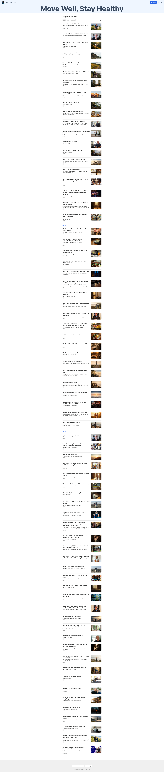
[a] (96, 679)
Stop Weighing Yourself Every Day (73, 493)
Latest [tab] (64, 20)
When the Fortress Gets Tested (72, 688)
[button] (7, 2)
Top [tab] (68, 20)
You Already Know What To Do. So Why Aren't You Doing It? (76, 656)
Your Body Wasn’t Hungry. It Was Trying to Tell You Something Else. (75, 464)
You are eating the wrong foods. (70, 254)
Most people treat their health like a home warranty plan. (75, 719)
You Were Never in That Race (71, 24)
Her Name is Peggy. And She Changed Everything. (74, 698)
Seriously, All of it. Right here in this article (72, 515)
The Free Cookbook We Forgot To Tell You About (75, 576)
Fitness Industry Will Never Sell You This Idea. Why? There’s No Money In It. (76, 546)
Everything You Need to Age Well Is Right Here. (74, 512)
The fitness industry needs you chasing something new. (75, 549)
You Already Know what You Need (72, 361)
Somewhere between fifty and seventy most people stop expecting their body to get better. (75, 660)
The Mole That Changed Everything (73, 635)
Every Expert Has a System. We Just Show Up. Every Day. (76, 293)
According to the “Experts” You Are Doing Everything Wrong (75, 251)
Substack (76, 769)
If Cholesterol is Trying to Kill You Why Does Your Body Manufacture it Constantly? (75, 324)
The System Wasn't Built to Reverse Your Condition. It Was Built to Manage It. (74, 607)
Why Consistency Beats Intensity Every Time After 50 (76, 474)
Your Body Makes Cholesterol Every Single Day (73, 327)
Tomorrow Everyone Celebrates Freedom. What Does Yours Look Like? (75, 403)
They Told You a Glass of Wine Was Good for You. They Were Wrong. (76, 282)
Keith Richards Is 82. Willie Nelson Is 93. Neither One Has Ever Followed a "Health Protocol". (74, 192)
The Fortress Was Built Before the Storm (74, 159)
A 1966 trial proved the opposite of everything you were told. (76, 317)
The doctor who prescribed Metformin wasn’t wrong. (74, 609)
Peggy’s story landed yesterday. (69, 669)
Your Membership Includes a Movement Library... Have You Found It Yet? (74, 444)
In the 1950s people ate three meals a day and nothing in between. (75, 336)
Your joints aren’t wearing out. (69, 539)
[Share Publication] (148, 2)
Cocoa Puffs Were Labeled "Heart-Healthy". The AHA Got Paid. (75, 215)
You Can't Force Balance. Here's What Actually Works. (76, 132)
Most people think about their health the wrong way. (74, 568)
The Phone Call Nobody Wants (71, 707)
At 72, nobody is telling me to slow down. (72, 618)
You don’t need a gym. (67, 678)
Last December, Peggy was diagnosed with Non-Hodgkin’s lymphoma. (75, 161)
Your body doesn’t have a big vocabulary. (72, 559)
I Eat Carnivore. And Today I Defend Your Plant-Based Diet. (74, 261)
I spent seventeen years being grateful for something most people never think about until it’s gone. (75, 415)
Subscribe (153, 2)
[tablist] (69, 20)
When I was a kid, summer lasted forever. (72, 64)
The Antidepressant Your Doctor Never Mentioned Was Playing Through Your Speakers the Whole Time (74, 524)
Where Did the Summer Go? (71, 63)
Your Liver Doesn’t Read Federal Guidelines (75, 34)
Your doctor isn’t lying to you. (69, 628)
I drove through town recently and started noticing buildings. (76, 95)
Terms (85, 763)
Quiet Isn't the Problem (68, 104)
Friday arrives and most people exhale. (71, 485)
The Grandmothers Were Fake (71, 169)
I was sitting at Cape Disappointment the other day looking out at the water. (75, 55)
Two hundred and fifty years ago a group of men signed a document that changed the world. (75, 394)
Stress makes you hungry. (68, 466)
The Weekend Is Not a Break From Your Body (76, 484)
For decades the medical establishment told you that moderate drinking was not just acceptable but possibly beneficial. (75, 285)
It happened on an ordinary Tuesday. (71, 436)
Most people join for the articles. (70, 447)
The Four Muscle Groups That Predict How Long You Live (75, 229)
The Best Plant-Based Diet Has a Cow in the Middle (75, 43)
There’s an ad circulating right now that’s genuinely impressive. (74, 648)
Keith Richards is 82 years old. (69, 196)
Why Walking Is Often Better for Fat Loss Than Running (76, 502)
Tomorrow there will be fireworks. (70, 405)
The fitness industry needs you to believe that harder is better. (76, 477)
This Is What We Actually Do (69, 296)
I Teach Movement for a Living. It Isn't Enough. (76, 72)
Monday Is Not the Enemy (70, 454)
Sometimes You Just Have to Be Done (73, 121)
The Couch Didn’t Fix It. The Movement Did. (75, 344)
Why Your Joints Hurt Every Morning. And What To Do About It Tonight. (75, 536)
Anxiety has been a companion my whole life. (73, 345)
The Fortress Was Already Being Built (73, 566)
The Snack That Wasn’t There (71, 334)
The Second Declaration (70, 382)
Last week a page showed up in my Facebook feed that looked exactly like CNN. (75, 172)
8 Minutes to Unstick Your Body (72, 676)
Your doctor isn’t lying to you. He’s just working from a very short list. (74, 626)
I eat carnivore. (66, 264)
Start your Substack (78, 766)
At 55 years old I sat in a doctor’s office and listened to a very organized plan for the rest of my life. (76, 424)
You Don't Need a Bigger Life (71, 102)
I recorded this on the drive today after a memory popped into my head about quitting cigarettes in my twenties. (75, 124)
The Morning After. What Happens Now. (74, 667)
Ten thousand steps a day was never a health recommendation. (72, 243)
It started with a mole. (67, 637)
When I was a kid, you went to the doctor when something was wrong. (75, 85)
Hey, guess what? (66, 143)
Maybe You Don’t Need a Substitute (73, 111)
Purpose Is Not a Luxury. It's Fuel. (72, 616)
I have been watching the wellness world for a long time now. (76, 363)
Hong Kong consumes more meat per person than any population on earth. (75, 183)
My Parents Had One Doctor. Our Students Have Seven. (75, 81)
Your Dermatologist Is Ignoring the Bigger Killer (75, 371)
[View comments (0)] (72, 30)
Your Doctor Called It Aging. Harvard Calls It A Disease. (76, 304)
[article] (82, 26)
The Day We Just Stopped (70, 353)
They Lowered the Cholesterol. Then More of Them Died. (76, 314)
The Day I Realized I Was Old (71, 435)
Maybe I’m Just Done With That (72, 53)
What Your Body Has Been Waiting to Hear (75, 412)
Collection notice (90, 763)
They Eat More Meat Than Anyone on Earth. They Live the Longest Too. (75, 180)
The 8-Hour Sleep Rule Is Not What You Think (76, 271)
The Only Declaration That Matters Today (75, 392)
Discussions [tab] (72, 20)
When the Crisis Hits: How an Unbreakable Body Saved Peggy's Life (75, 736)
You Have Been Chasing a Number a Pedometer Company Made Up (73, 240)
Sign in (160, 2)
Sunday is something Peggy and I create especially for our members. (75, 26)
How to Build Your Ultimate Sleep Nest (74, 726)
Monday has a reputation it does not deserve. (73, 456)
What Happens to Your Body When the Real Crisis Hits (75, 717)
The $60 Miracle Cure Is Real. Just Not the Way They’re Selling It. (75, 645)
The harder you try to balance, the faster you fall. (73, 134)
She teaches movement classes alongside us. (72, 700)
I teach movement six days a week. (70, 73)
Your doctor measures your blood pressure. (72, 232)
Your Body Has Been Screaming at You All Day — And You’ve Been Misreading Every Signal (76, 557)
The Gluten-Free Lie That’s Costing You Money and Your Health (75, 598)
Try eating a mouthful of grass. (69, 46)
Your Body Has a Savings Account (73, 150)
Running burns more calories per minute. (72, 505)
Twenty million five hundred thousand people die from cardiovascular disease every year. (75, 374)
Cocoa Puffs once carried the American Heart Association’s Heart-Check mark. (75, 218)
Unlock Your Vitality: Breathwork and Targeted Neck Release (73, 748)
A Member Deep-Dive (67, 690)
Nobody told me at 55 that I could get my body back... (74, 306)
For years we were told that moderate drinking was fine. (75, 35)
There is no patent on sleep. (69, 587)
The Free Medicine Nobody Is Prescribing (75, 585)
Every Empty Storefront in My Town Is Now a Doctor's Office (75, 93)
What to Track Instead (67, 494)
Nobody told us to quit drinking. (70, 354)
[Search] (145, 2)
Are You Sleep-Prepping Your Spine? (70, 728)
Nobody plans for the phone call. (70, 709)
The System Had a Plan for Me (71, 422)
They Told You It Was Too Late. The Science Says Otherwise (75, 203)
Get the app (88, 766)
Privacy (81, 763)
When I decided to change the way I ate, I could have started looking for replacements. (76, 114)
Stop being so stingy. (67, 152)
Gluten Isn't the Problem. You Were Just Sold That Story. (76, 595)
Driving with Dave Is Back (70, 141)
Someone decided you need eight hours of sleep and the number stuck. (75, 273)
